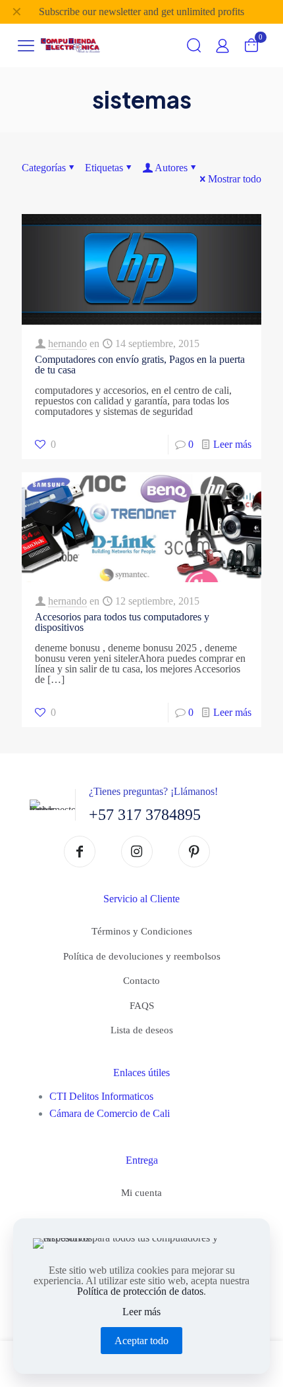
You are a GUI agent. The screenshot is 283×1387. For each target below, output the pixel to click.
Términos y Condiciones (141, 931)
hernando (67, 343)
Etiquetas (104, 167)
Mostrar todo (234, 178)
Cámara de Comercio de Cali (109, 1113)
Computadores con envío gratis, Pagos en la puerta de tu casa (140, 364)
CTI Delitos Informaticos (101, 1096)
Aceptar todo (141, 1340)
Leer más (232, 444)
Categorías (44, 167)
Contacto (141, 980)
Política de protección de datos (140, 1291)
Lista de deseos (142, 1030)
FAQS (142, 1005)
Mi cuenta (141, 1192)
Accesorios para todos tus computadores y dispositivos (122, 622)
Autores (171, 167)
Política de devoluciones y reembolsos (141, 956)
